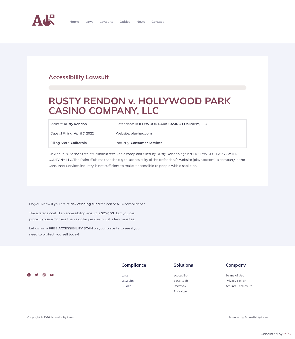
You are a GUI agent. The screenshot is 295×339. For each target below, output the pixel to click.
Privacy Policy (236, 280)
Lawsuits (106, 22)
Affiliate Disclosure (239, 286)
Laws (89, 22)
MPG (287, 334)
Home (74, 22)
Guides (125, 22)
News (141, 22)
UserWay (180, 286)
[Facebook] (29, 275)
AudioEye (180, 291)
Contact (158, 22)
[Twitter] (36, 275)
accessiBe (180, 275)
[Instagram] (44, 275)
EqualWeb (181, 280)
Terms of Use (235, 275)
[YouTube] (52, 275)
